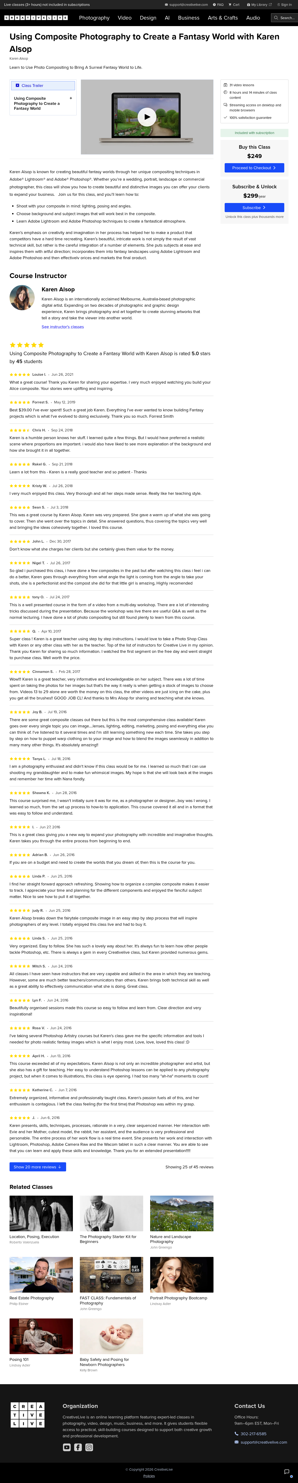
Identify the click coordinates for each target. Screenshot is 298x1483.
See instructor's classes (63, 327)
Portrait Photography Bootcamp (178, 1298)
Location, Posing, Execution (34, 1236)
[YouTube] (67, 1447)
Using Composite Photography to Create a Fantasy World (37, 103)
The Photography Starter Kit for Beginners (108, 1239)
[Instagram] (89, 1447)
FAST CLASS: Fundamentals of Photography (108, 1300)
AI (167, 17)
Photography (94, 17)
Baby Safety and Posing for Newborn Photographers (104, 1361)
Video (125, 17)
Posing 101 (19, 1359)
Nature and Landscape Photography (170, 1239)
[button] (286, 1471)
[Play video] (147, 117)
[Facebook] (78, 1447)
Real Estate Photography (32, 1298)
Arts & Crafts (223, 17)
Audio (253, 17)
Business (189, 17)
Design (148, 17)
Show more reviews (35, 1167)
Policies (149, 1475)
